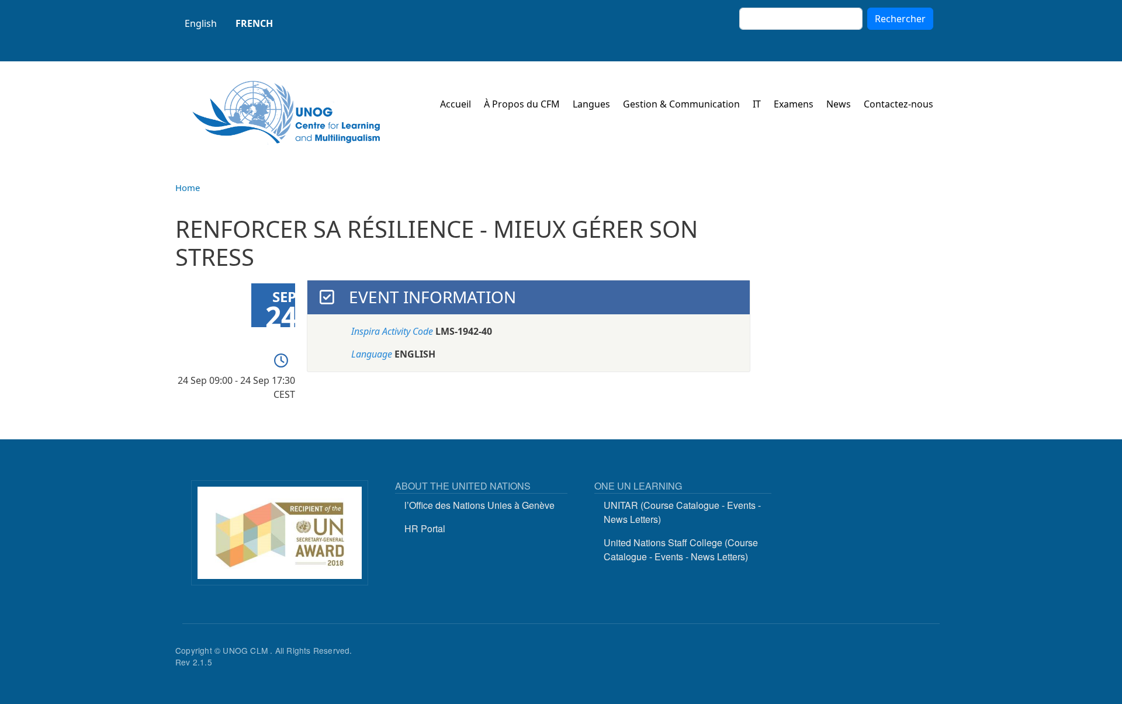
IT (757, 104)
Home (187, 187)
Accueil (455, 104)
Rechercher (900, 18)
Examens (793, 104)
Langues (591, 104)
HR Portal (424, 528)
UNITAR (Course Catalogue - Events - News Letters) (682, 512)
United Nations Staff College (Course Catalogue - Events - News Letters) (681, 549)
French (254, 23)
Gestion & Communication (681, 104)
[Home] (286, 112)
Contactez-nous (898, 104)
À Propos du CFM (522, 104)
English (201, 23)
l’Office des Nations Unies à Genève (479, 505)
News (838, 104)
